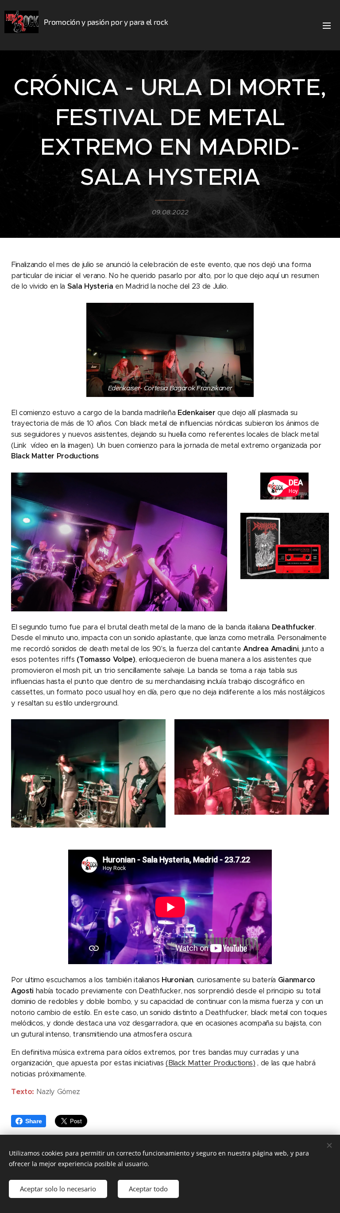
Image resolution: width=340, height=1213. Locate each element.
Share (33, 1121)
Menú (327, 25)
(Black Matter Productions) (210, 1063)
